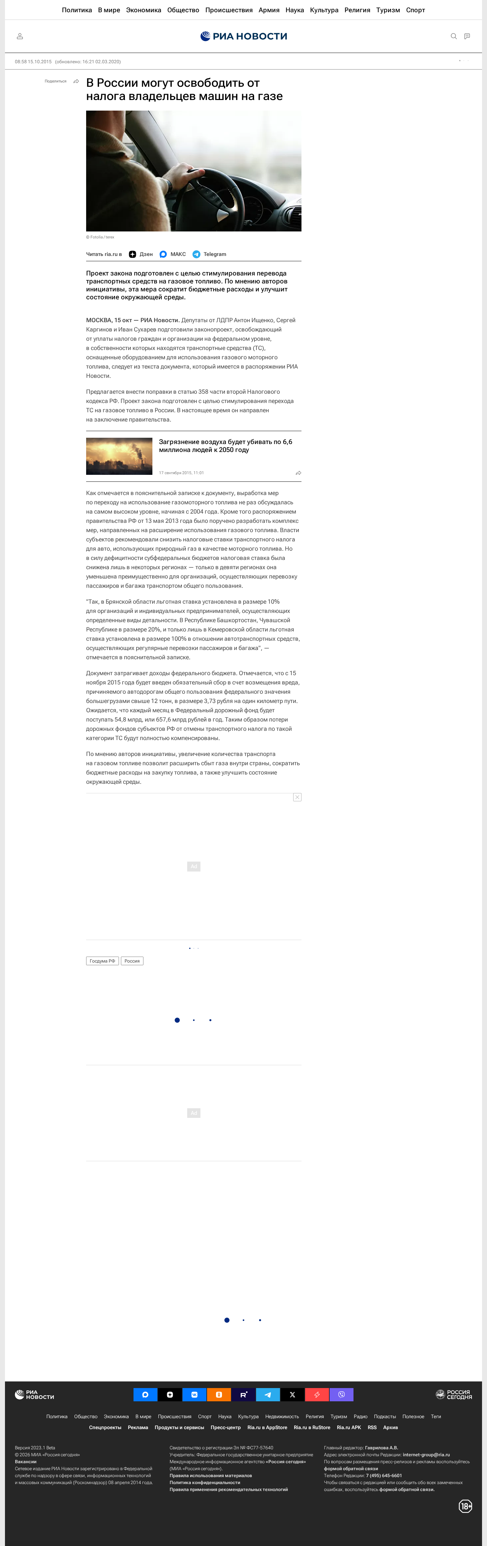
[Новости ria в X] (292, 1394)
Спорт (205, 1417)
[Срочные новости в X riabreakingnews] (317, 1394)
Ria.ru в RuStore (312, 1427)
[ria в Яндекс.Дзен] (170, 1394)
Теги (436, 1417)
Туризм (339, 1417)
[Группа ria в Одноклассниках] (219, 1394)
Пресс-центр (226, 1427)
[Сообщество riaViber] (341, 1394)
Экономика (116, 1417)
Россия (132, 961)
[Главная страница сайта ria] (243, 36)
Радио (360, 1417)
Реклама (138, 1427)
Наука (225, 1417)
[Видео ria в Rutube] (243, 1394)
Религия (315, 1417)
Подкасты (385, 1417)
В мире (143, 1417)
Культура (248, 1417)
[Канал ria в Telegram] (268, 1394)
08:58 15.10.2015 (33, 61)
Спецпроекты (105, 1427)
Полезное (413, 1417)
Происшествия (174, 1417)
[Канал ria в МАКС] (145, 1394)
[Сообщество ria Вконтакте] (194, 1394)
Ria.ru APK (349, 1427)
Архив (390, 1427)
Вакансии (25, 1461)
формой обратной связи (351, 1468)
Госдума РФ (102, 961)
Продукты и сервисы (179, 1427)
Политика (57, 1417)
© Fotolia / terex (100, 237)
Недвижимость (282, 1417)
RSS (372, 1427)
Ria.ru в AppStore (267, 1427)
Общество (85, 1417)
